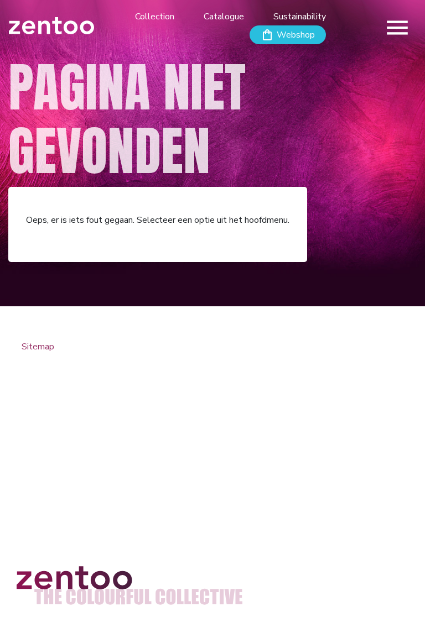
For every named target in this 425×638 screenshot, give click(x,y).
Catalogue (224, 17)
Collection (154, 17)
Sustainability (299, 17)
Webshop (296, 35)
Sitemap (38, 347)
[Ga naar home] (51, 25)
